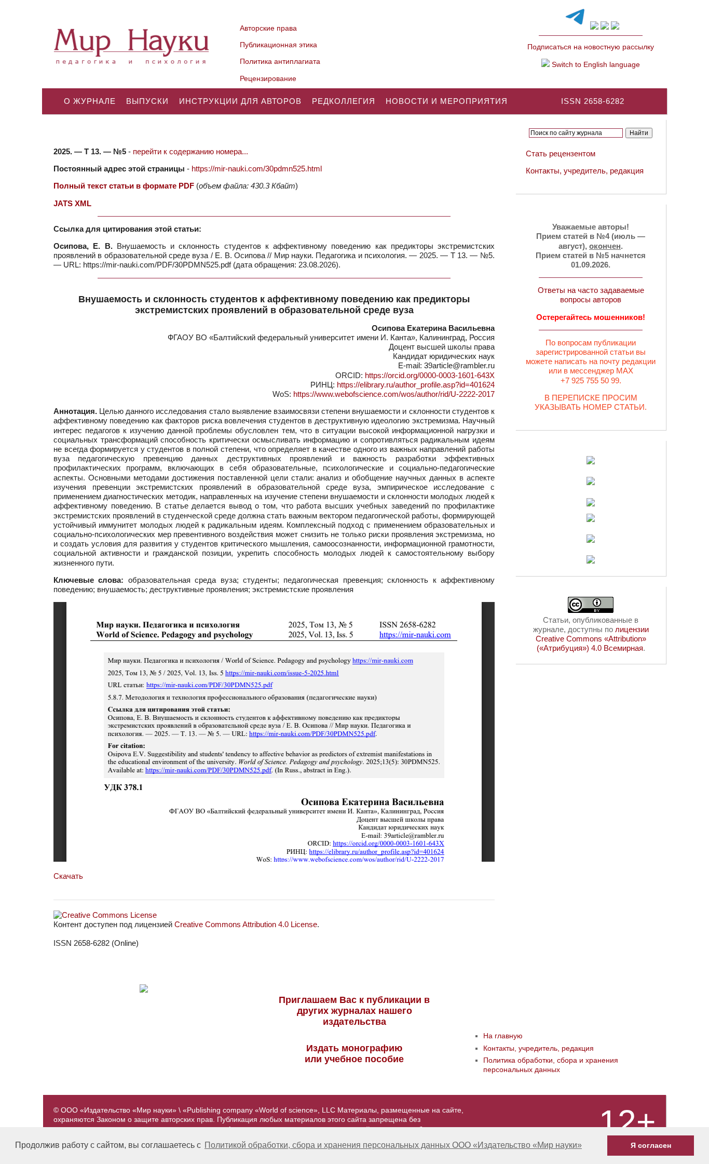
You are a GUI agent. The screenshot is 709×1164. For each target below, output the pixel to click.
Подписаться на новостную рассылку (590, 47)
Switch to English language (595, 64)
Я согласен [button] (651, 1145)
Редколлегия (343, 101)
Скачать (68, 876)
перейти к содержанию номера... (190, 151)
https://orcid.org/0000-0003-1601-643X (430, 375)
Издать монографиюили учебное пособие (354, 1053)
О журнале (90, 101)
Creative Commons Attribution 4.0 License (245, 924)
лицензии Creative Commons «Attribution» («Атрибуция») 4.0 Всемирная (592, 638)
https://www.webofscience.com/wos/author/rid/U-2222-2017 (394, 394)
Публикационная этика (278, 45)
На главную (503, 1036)
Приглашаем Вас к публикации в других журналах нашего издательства (354, 1011)
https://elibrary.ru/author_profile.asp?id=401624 (416, 384)
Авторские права (268, 28)
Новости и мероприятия (447, 101)
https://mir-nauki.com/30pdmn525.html (257, 168)
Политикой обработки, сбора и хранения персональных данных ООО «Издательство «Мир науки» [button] (393, 1145)
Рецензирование (268, 78)
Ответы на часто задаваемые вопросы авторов (591, 295)
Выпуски (147, 101)
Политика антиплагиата (280, 61)
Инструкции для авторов (240, 101)
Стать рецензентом (560, 153)
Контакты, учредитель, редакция (585, 170)
